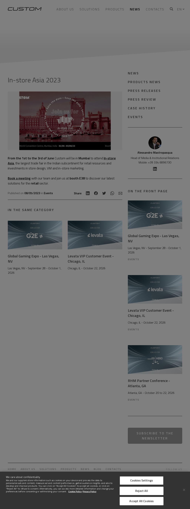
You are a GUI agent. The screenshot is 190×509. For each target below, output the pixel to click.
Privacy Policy (89, 491)
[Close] (184, 490)
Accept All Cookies (141, 501)
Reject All (141, 491)
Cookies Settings (141, 480)
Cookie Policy (75, 491)
